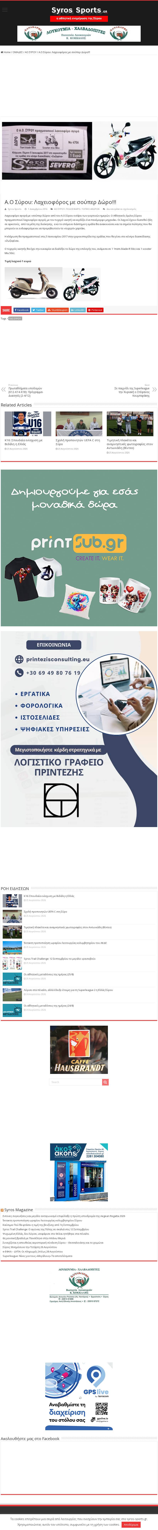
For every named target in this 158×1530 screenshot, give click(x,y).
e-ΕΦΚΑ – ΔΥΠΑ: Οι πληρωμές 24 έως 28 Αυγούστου (33, 1251)
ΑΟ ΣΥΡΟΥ (30, 52)
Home (7, 52)
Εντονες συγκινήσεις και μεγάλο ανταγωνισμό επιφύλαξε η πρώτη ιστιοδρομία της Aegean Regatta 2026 (64, 1216)
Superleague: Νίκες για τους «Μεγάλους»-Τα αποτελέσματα (37, 1256)
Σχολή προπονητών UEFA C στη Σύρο (45, 911)
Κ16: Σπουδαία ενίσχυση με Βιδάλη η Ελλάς (23, 442)
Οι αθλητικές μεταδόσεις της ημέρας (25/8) (49, 974)
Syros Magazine (18, 1209)
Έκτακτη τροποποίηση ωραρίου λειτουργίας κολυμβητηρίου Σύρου (42, 1220)
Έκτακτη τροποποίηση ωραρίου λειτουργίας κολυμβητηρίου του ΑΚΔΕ (65, 943)
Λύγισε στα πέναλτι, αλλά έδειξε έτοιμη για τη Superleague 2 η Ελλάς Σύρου (68, 990)
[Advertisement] (79, 86)
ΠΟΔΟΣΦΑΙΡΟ (73, 208)
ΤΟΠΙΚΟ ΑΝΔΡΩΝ (90, 208)
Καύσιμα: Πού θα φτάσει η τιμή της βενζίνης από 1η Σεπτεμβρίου (41, 1225)
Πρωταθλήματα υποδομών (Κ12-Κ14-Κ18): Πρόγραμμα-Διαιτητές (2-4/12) (25, 390)
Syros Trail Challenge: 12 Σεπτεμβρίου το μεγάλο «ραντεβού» (60, 958)
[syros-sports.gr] (79, 12)
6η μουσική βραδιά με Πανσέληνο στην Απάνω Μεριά (34, 1238)
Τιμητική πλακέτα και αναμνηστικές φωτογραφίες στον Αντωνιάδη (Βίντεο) (130, 444)
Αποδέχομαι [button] (131, 1524)
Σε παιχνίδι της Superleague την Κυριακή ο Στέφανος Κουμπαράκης (132, 390)
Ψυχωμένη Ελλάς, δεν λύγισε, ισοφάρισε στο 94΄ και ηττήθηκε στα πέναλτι (46, 1233)
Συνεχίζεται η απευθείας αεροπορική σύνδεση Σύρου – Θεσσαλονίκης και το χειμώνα (53, 1242)
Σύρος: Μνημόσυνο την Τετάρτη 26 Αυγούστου (30, 1247)
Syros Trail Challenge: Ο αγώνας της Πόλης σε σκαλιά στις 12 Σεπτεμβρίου (46, 1229)
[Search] (105, 1082)
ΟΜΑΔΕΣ (18, 52)
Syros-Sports (14, 208)
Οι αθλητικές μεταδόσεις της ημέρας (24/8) (49, 1005)
